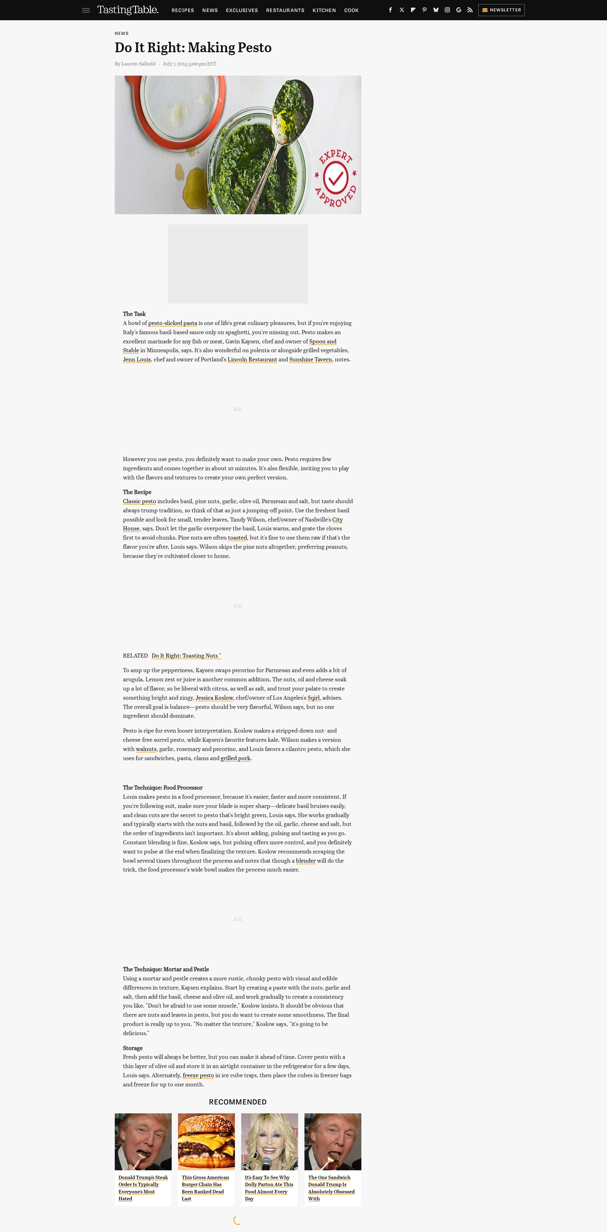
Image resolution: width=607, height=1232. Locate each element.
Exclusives (242, 10)
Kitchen (324, 10)
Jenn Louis (137, 359)
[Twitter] (402, 11)
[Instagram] (447, 11)
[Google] (459, 11)
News (210, 10)
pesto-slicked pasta (172, 323)
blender (306, 860)
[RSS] (470, 11)
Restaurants (285, 10)
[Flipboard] (413, 11)
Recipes (183, 10)
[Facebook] (390, 11)
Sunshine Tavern (310, 359)
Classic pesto (139, 501)
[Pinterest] (424, 11)
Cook (351, 10)
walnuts (146, 749)
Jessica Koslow (214, 697)
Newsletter (505, 10)
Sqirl (314, 697)
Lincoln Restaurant (252, 359)
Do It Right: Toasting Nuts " (186, 655)
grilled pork (235, 758)
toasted (237, 537)
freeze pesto (198, 1075)
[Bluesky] (436, 11)
